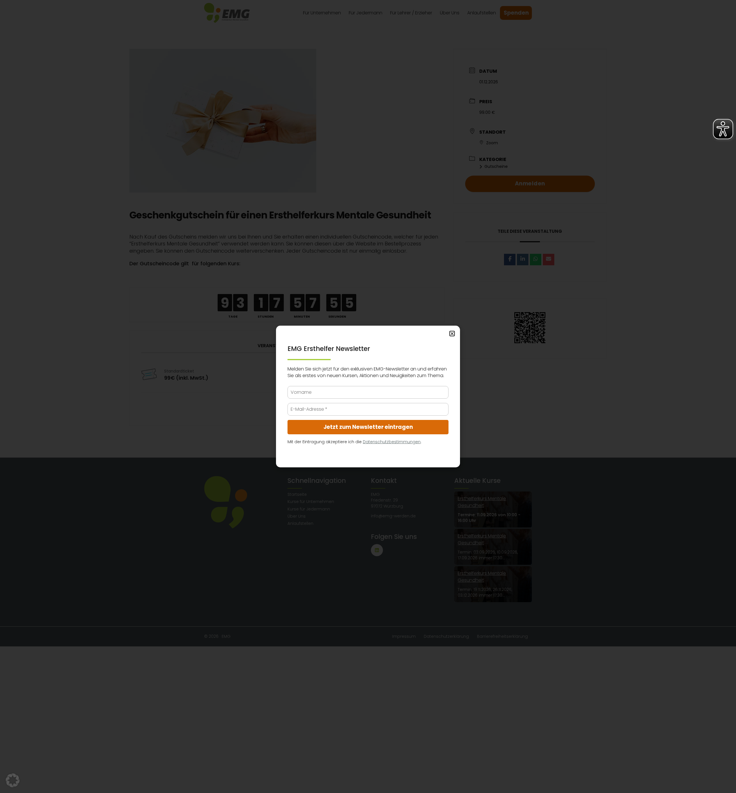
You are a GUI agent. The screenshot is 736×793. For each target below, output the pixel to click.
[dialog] (368, 396)
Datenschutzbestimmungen (392, 442)
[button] (12, 780)
